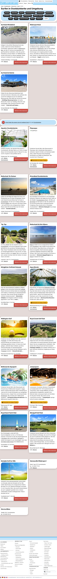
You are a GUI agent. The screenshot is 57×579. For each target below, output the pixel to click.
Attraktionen (40, 12)
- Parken (31, 561)
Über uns (46, 569)
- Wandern (31, 546)
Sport (16, 18)
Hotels (2, 565)
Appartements (4, 553)
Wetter (29, 3)
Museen (7, 12)
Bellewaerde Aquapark (8, 367)
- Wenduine (46, 550)
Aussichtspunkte (30, 12)
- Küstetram (32, 562)
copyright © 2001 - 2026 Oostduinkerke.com (33, 577)
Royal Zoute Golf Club (37, 319)
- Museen (17, 546)
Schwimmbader (24, 18)
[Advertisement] (28, 67)
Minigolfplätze (27, 15)
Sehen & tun (41, 1)
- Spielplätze (18, 557)
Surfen (46, 18)
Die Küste (46, 541)
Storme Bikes (5, 509)
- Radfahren (32, 544)
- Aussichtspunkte (19, 552)
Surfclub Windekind (8, 25)
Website (6, 61)
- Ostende (46, 555)
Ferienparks (49, 287)
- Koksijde (46, 562)
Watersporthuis (35, 25)
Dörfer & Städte (49, 15)
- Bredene (46, 553)
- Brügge (31, 570)
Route (30, 559)
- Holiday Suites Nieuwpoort (4, 555)
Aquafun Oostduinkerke (9, 128)
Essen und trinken (33, 553)
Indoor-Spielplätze (16, 15)
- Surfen (31, 551)
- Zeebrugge (47, 546)
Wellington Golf (6, 319)
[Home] (19, 1)
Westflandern (32, 568)
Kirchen (21, 12)
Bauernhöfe (49, 12)
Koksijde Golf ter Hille (8, 461)
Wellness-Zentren (38, 15)
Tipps (1, 545)
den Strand (32, 201)
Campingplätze (4, 558)
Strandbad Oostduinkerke (39, 176)
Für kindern (3, 547)
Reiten (32, 18)
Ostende (23, 289)
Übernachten (31, 1)
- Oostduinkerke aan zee (6, 563)
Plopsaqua (33, 128)
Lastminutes (3, 568)
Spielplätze (7, 15)
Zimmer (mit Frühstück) (6, 566)
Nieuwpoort (41, 48)
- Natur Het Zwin (48, 543)
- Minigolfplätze (19, 560)
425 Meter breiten (5, 441)
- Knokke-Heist (47, 544)
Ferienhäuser (3, 559)
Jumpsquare (34, 367)
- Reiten (31, 548)
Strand (36, 1)
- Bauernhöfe (18, 555)
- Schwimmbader (33, 543)
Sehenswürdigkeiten (20, 545)
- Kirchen (17, 550)
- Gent (30, 572)
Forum (30, 564)
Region (25, 3)
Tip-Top (3, 224)
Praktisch (21, 3)
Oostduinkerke (24, 1)
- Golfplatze (32, 550)
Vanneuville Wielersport (38, 461)
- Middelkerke (47, 557)
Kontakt (45, 574)
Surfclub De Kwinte (7, 73)
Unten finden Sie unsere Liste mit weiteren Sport (17, 122)
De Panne (35, 246)
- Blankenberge (47, 548)
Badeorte (2, 544)
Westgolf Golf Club (36, 413)
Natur (10, 18)
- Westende (46, 558)
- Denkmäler (18, 548)
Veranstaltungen (48, 1)
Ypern (23, 388)
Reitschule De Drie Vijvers (39, 224)
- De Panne (46, 564)
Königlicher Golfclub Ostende (11, 267)
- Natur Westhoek (48, 565)
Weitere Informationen (21, 62)
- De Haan (46, 551)
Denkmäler (14, 12)
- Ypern (31, 573)
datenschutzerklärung (21, 577)
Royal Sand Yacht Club (8, 413)
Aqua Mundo (34, 267)
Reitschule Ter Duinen (8, 176)
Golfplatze (39, 18)
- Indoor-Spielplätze (20, 559)
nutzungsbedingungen (12, 577)
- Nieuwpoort (3, 561)
